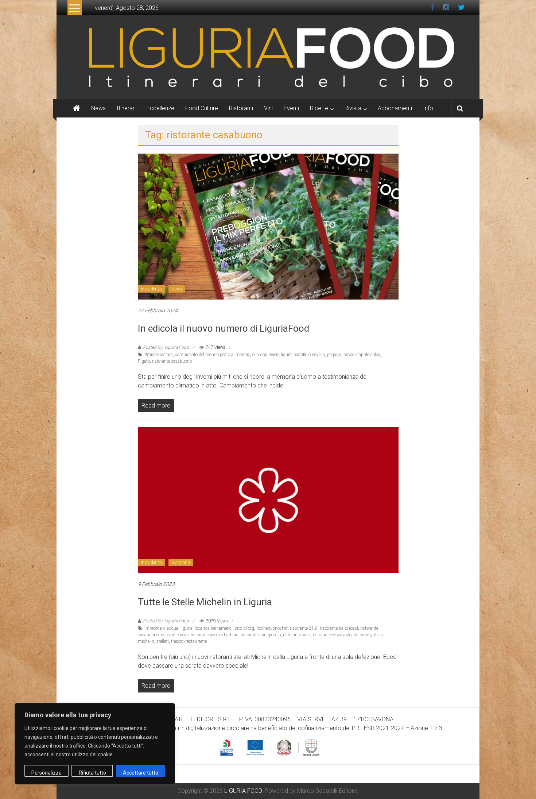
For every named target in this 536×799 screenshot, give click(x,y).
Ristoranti (241, 108)
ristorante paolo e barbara (214, 634)
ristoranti (362, 634)
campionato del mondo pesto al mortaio (212, 354)
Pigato (144, 361)
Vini (268, 108)
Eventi (291, 108)
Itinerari (126, 108)
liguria (186, 628)
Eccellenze (160, 108)
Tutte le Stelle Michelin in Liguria (205, 602)
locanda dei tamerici (214, 628)
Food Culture (201, 108)
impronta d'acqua (161, 628)
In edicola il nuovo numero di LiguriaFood (223, 328)
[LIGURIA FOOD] (268, 56)
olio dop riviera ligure (271, 354)
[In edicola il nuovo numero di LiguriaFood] (268, 226)
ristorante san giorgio (261, 634)
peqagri (334, 354)
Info (428, 108)
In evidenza (151, 289)
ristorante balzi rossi (339, 628)
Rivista (353, 108)
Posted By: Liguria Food (166, 347)
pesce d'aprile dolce (361, 354)
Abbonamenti (395, 108)
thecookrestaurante (189, 641)
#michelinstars (158, 354)
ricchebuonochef (272, 628)
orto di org (244, 628)
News (98, 108)
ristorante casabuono (172, 361)
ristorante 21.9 (304, 628)
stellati (162, 641)
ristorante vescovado (332, 634)
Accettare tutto (140, 773)
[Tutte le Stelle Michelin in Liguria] (268, 499)
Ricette (319, 108)
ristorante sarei (297, 634)
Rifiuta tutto (92, 773)
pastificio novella (309, 354)
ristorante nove (175, 634)
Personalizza (46, 773)
